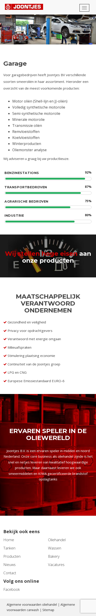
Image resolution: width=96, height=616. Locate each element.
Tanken (9, 548)
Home (8, 539)
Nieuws (9, 564)
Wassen (54, 548)
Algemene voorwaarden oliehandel (32, 604)
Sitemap (48, 610)
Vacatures (56, 564)
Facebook (11, 589)
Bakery (54, 556)
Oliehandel (57, 539)
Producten (12, 556)
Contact (9, 572)
